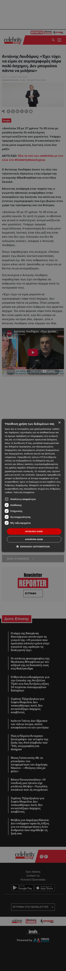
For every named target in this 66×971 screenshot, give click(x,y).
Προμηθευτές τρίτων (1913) (31, 457)
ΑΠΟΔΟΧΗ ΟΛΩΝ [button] (34, 531)
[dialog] (33, 485)
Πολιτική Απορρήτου (24, 492)
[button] (33, 546)
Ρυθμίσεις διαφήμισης (16, 485)
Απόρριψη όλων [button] (34, 539)
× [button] (59, 422)
